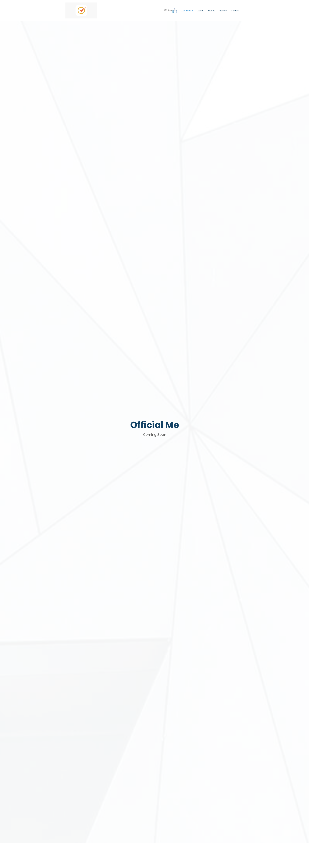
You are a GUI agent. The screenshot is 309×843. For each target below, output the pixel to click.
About (200, 10)
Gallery (223, 10)
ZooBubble (187, 10)
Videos (211, 10)
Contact (235, 10)
